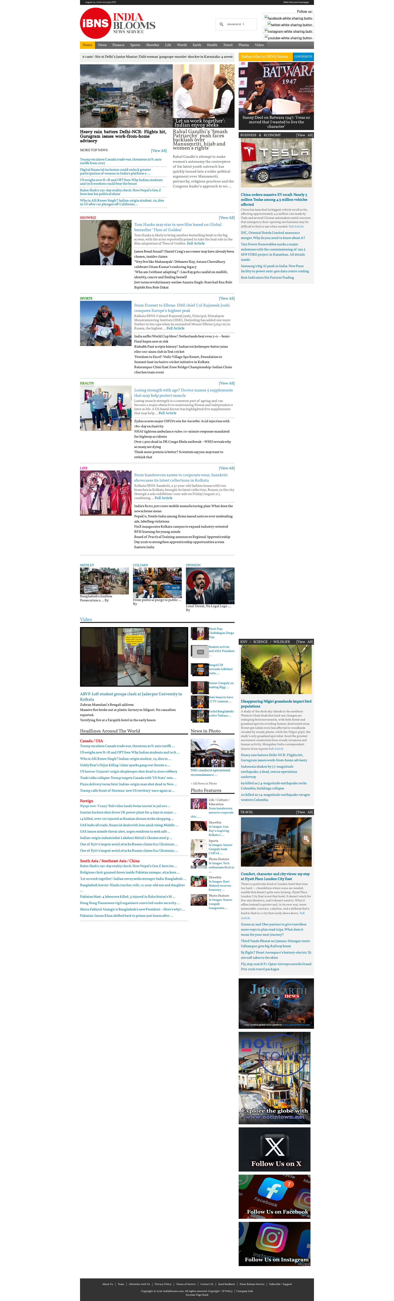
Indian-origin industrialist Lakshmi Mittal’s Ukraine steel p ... (126, 838)
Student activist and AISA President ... (221, 651)
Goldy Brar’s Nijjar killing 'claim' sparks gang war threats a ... (125, 765)
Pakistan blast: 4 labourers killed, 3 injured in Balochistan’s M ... (127, 896)
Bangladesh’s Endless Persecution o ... (96, 598)
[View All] (159, 150)
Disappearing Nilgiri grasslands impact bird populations (276, 704)
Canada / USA (91, 741)
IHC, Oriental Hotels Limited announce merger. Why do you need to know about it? (273, 235)
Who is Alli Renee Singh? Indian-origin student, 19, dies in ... (125, 759)
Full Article (196, 243)
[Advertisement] (276, 460)
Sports (135, 45)
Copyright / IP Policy (220, 1291)
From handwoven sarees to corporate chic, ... (212, 813)
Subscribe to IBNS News (264, 57)
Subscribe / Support (280, 1284)
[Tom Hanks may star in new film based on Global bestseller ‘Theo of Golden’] (106, 242)
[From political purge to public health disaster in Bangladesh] (157, 582)
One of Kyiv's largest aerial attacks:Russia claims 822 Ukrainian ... (129, 844)
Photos (243, 45)
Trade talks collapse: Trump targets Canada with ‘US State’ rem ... (128, 778)
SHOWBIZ (88, 218)
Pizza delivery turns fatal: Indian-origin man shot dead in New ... (128, 784)
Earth (197, 45)
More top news (94, 150)
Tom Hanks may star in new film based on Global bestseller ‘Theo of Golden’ (178, 227)
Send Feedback (226, 1284)
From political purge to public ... (157, 600)
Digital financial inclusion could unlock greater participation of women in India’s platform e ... (115, 171)
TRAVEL (246, 812)
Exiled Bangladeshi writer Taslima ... (221, 714)
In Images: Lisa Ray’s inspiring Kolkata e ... (219, 831)
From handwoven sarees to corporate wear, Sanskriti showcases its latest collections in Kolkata (181, 477)
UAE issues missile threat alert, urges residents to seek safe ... (125, 831)
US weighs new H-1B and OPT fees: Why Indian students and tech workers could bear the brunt (121, 182)
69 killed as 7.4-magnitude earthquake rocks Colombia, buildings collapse (274, 786)
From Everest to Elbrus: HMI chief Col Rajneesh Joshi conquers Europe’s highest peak (182, 308)
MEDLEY (87, 565)
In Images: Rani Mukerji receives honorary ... (220, 886)
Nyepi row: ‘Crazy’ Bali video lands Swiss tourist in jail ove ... (125, 806)
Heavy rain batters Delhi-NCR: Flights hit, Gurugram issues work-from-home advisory (123, 136)
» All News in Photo (204, 783)
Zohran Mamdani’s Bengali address (107, 704)
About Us (107, 1284)
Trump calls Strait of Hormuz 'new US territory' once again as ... (127, 790)
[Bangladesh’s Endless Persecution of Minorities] (104, 580)
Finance (118, 45)
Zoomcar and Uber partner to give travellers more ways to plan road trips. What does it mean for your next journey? (273, 929)
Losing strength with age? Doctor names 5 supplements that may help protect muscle (183, 393)
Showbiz (152, 45)
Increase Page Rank (197, 1295)
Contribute (303, 57)
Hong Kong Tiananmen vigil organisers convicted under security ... (130, 903)
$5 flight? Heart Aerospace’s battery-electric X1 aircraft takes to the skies (276, 955)
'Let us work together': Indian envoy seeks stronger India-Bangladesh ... (199, 127)
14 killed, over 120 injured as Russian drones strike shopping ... (127, 819)
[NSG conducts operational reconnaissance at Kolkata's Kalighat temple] (213, 753)
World (182, 45)
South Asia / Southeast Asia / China (110, 861)
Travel (228, 45)
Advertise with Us (139, 1284)
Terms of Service (186, 1284)
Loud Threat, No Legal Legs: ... (208, 606)
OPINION (193, 565)
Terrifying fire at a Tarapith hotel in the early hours (118, 720)
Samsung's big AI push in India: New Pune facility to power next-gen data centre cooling (275, 269)
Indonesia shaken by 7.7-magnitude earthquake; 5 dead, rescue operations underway (269, 771)
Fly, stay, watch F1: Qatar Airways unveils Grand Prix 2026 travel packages (276, 967)
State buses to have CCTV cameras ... (220, 699)
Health (212, 45)
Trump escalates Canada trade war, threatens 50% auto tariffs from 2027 (120, 161)
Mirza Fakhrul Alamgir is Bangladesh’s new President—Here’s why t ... (132, 909)
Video (259, 45)
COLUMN (140, 565)
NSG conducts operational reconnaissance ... (210, 772)
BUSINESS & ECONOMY (260, 135)
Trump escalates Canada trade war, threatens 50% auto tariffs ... (127, 746)
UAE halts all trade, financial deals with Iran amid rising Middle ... (129, 825)
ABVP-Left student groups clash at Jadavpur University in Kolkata (131, 697)
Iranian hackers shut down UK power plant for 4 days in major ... (128, 812)
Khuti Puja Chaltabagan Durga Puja (221, 633)
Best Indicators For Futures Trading (267, 277)
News (102, 45)
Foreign (86, 801)
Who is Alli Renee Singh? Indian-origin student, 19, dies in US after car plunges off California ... (122, 202)
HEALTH (87, 383)
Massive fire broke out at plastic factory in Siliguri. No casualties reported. (128, 712)
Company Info (244, 1291)
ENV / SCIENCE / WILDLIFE (265, 642)
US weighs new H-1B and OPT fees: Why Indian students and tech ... (130, 752)
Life (168, 45)
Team (121, 1284)
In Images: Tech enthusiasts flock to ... (221, 868)
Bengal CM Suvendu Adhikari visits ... (220, 669)
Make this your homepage (296, 2)
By (107, 600)
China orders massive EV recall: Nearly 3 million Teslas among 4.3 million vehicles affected (274, 199)
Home (87, 45)
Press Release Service (252, 1284)
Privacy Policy (163, 1284)
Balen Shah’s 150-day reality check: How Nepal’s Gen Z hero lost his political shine (120, 192)
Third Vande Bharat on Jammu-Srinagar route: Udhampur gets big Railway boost (275, 944)
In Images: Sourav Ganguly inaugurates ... (220, 904)
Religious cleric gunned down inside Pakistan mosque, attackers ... (130, 872)
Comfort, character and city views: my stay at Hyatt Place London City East (275, 877)
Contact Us (206, 1284)
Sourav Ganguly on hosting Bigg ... (221, 685)
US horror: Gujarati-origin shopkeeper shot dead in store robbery (128, 771)
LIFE (83, 468)
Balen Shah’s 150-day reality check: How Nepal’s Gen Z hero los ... (128, 866)
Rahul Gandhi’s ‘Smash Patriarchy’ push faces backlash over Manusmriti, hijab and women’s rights (200, 140)
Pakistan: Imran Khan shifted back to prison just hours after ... (126, 915)
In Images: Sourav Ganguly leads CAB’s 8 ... (220, 849)
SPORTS (86, 298)
